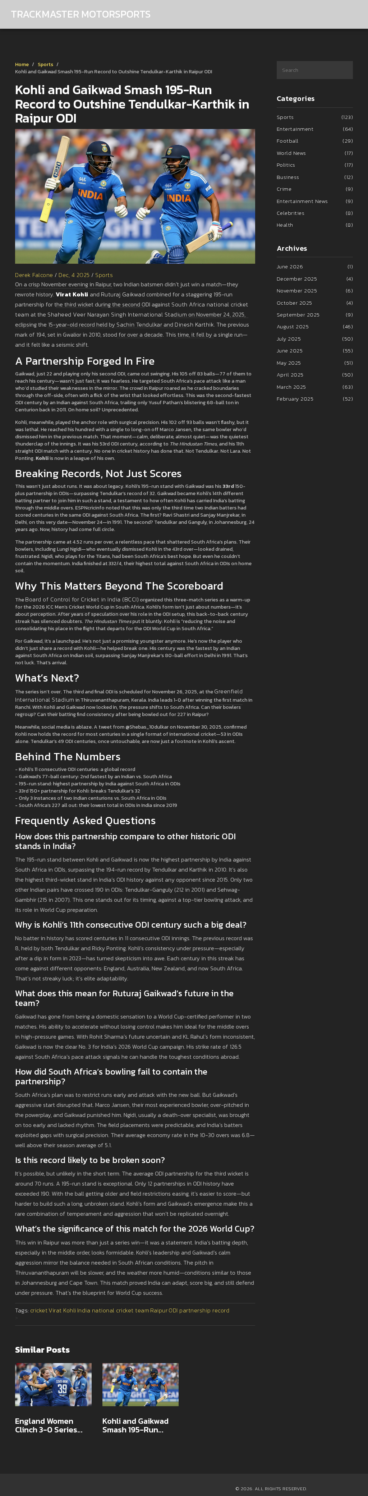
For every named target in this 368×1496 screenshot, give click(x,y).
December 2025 (315, 278)
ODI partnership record (199, 1310)
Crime (315, 189)
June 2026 (315, 266)
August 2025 (315, 326)
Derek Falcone (34, 275)
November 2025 (315, 290)
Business (315, 177)
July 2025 (315, 338)
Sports (45, 64)
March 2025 (315, 387)
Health (315, 224)
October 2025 (315, 302)
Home (22, 64)
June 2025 (315, 350)
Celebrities (315, 213)
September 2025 (315, 314)
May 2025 (315, 362)
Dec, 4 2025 (74, 275)
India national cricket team (113, 1310)
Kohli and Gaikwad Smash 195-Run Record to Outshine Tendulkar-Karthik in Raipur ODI (140, 1425)
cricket (39, 1310)
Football (315, 140)
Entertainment (315, 129)
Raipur (158, 1310)
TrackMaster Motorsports (81, 14)
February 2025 (315, 398)
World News (315, 153)
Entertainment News (315, 201)
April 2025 (315, 374)
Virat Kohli (62, 1310)
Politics (315, 164)
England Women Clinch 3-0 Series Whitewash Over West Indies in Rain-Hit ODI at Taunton (51, 1425)
